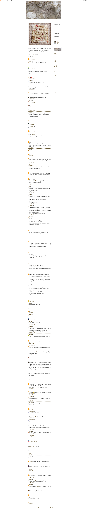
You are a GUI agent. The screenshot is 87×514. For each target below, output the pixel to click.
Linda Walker (30, 100)
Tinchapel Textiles (55, 70)
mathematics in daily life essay (32, 393)
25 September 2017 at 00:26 (32, 110)
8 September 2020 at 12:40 (32, 312)
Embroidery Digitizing (41, 408)
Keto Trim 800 (33, 134)
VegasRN (30, 112)
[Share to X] (36, 54)
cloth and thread (55, 74)
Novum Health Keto (39, 198)
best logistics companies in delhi (33, 441)
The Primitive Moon (31, 126)
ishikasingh (30, 431)
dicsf (29, 186)
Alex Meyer (30, 424)
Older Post (51, 507)
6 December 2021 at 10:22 (31, 422)
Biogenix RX (35, 265)
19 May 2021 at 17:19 (31, 388)
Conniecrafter (30, 96)
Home (38, 507)
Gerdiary (55, 62)
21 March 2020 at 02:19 (31, 162)
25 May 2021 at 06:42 (31, 394)
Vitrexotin (40, 255)
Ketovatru (30, 164)
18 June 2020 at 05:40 (31, 184)
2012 (55, 92)
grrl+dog (54, 76)
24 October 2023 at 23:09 (31, 482)
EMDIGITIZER (30, 456)
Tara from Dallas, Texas (31, 321)
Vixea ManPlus (30, 172)
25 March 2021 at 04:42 (31, 370)
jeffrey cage (30, 326)
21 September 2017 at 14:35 (32, 106)
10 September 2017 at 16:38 (32, 78)
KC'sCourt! (30, 61)
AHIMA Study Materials (31, 345)
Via (54, 71)
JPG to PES (30, 461)
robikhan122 (30, 262)
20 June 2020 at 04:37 (31, 192)
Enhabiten (55, 61)
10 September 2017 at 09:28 (32, 59)
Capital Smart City (31, 469)
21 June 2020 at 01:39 (31, 203)
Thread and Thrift (55, 69)
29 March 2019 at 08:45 (31, 124)
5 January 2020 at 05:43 (31, 147)
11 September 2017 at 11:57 (32, 89)
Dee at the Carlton (55, 60)
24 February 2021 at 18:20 (31, 354)
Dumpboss (30, 334)
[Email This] (35, 54)
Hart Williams (30, 484)
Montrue (30, 149)
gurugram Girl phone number (32, 436)
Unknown (30, 303)
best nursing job (34, 480)
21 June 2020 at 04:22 (31, 214)
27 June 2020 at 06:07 (31, 282)
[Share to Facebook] (37, 54)
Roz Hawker (55, 67)
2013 (55, 91)
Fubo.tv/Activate (31, 372)
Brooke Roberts (31, 402)
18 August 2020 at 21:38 (31, 301)
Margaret (30, 80)
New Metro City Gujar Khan (32, 470)
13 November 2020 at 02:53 (32, 319)
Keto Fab (38, 220)
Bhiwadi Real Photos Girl (31, 437)
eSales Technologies (31, 411)
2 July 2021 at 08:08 (31, 409)
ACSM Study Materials (31, 340)
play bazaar (30, 379)
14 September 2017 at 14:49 (32, 102)
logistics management (31, 445)
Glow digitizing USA (31, 501)
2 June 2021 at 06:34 (31, 400)
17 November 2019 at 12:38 (32, 131)
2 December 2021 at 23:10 (31, 417)
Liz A (29, 104)
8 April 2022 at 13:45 (31, 454)
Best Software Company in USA (33, 416)
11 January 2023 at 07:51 (31, 477)
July (54, 87)
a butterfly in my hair (56, 72)
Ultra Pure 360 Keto (36, 180)
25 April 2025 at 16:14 (31, 495)
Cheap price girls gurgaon (31, 435)
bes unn (30, 390)
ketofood (30, 194)
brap (29, 133)
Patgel (30, 91)
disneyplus (30, 479)
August (55, 86)
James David (30, 356)
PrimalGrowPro (31, 205)
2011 (55, 93)
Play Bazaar (37, 351)
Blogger (44, 512)
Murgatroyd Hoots (55, 65)
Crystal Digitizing (31, 497)
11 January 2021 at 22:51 (31, 343)
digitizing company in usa (31, 358)
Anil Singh (30, 314)
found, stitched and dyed (56, 75)
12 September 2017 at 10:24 (32, 98)
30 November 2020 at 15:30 (32, 332)
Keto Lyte (31, 233)
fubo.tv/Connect (35, 399)
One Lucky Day (55, 66)
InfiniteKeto (30, 251)
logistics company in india (31, 446)
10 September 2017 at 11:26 (32, 68)
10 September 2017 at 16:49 (32, 83)
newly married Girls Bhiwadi (32, 433)
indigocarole (30, 70)
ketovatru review (30, 165)
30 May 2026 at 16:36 (31, 503)
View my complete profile (58, 43)
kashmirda (30, 216)
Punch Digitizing (37, 486)
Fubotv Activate (31, 396)
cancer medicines (33, 490)
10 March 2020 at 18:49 (31, 155)
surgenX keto (30, 157)
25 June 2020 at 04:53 (31, 260)
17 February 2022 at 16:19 (31, 429)
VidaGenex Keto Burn (46, 244)
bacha (30, 284)
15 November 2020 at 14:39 (32, 324)
